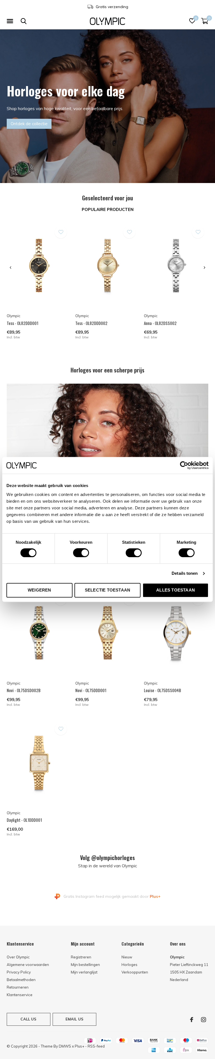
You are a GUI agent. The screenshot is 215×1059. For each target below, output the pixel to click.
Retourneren (18, 987)
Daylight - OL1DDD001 (24, 820)
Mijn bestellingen (85, 964)
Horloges (129, 964)
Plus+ (79, 1046)
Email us (74, 1019)
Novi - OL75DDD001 (90, 690)
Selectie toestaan (107, 590)
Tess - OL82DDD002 (91, 323)
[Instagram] (203, 1019)
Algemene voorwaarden (28, 964)
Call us (28, 1019)
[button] (11, 21)
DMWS (65, 1046)
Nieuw (126, 957)
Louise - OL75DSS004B (162, 690)
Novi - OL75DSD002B (24, 690)
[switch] (81, 552)
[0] (204, 21)
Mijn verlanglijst (84, 972)
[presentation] (10, 268)
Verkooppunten (134, 972)
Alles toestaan (175, 590)
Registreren (81, 957)
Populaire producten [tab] (108, 209)
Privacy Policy (19, 972)
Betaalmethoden (21, 979)
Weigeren (39, 590)
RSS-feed (96, 1046)
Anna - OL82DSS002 (160, 323)
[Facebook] (191, 1019)
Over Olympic (18, 957)
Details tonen (185, 573)
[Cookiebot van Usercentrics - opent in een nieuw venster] (184, 465)
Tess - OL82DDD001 (22, 323)
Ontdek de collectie (29, 123)
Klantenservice (19, 994)
